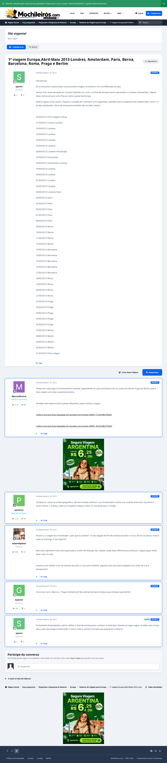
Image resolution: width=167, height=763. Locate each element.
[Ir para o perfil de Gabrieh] (19, 590)
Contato (30, 758)
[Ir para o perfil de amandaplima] (19, 534)
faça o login (75, 658)
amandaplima (19, 543)
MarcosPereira (19, 396)
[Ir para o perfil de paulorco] (19, 500)
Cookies (40, 758)
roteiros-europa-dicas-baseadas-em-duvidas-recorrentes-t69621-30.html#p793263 (74, 426)
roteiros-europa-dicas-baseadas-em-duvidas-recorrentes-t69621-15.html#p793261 (74, 414)
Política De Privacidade (15, 758)
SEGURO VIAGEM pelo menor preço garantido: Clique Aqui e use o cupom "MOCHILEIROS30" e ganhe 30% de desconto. (56, 3)
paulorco (19, 510)
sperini (19, 86)
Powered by (149, 758)
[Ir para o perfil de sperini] (19, 77)
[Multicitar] (36, 434)
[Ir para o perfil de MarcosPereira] (19, 387)
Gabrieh (19, 599)
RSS (49, 758)
